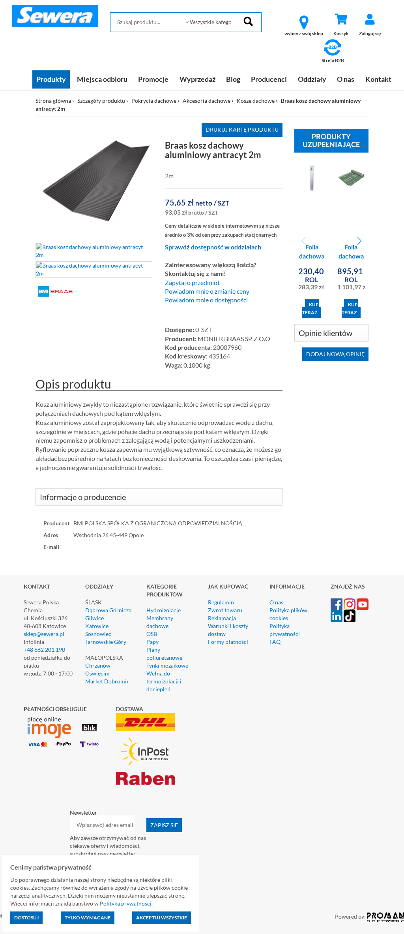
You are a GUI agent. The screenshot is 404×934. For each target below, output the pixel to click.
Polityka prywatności (284, 630)
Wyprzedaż (197, 79)
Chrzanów (97, 665)
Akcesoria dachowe (206, 100)
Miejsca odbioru (102, 79)
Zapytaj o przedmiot (192, 282)
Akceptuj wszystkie (161, 918)
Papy (152, 641)
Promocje (153, 79)
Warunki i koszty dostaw (228, 630)
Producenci (269, 79)
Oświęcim (97, 673)
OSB (151, 633)
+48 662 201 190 (44, 649)
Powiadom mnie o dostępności (206, 300)
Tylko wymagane (87, 918)
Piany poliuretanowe (164, 653)
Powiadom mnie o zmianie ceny (207, 291)
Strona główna (53, 100)
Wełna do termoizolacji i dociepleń (163, 681)
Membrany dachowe (159, 622)
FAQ (275, 641)
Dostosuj (26, 918)
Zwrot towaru (225, 610)
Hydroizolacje (163, 610)
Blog (233, 79)
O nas (345, 79)
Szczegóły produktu (101, 100)
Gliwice (94, 618)
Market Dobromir (107, 681)
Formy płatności (228, 641)
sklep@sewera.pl (44, 633)
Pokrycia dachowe (153, 100)
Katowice (96, 626)
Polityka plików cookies (288, 614)
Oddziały (312, 79)
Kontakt (378, 79)
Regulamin (221, 602)
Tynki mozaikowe (167, 665)
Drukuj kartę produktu (242, 129)
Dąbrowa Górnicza (108, 610)
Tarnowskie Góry (105, 641)
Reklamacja (222, 618)
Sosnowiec (98, 633)
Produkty (51, 79)
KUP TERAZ (310, 308)
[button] (359, 241)
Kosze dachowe (256, 100)
